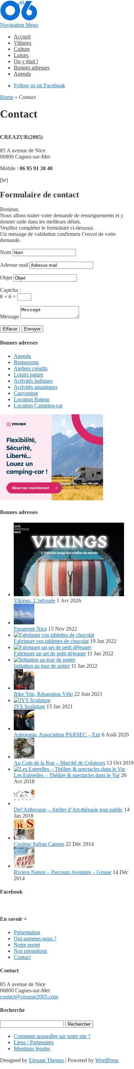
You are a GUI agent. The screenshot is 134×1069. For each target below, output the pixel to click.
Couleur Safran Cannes (39, 844)
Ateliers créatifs (30, 368)
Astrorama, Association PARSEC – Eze (57, 735)
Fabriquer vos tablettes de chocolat (51, 641)
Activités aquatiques (35, 387)
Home (6, 97)
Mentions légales (32, 1048)
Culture (22, 49)
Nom (5, 252)
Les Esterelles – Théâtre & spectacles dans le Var (67, 775)
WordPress (107, 1060)
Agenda (22, 74)
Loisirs (21, 55)
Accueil (22, 37)
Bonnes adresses (31, 67)
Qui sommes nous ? (35, 938)
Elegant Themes (46, 1060)
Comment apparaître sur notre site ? (52, 1036)
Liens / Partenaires (34, 1042)
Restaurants (26, 362)
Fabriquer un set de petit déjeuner (50, 653)
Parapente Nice (30, 629)
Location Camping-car (38, 405)
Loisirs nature (28, 375)
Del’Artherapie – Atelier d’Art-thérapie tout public (68, 809)
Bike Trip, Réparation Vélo (43, 694)
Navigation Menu (19, 25)
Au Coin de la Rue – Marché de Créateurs (59, 763)
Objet (6, 278)
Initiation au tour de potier (42, 666)
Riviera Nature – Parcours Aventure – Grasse (62, 872)
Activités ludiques (33, 381)
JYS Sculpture (29, 706)
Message (9, 316)
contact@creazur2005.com (29, 997)
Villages (22, 43)
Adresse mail (14, 265)
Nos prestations (30, 951)
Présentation (27, 932)
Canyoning (26, 393)
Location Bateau (31, 399)
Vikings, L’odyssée (34, 600)
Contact (22, 957)
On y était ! (26, 61)
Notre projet (27, 945)
